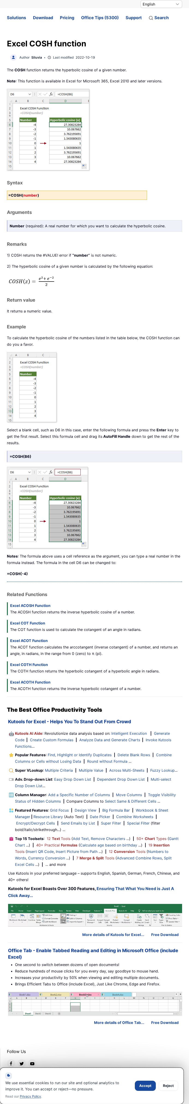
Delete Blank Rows (134, 755)
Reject (168, 1085)
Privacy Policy (30, 1096)
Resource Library (48, 816)
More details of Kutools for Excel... (113, 934)
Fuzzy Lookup (162, 770)
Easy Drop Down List (72, 779)
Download (43, 17)
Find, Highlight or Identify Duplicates (80, 755)
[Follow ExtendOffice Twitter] (22, 1063)
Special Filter (138, 823)
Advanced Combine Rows (139, 858)
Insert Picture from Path (76, 851)
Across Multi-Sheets (126, 770)
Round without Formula (107, 761)
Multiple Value (91, 770)
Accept (145, 1085)
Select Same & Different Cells (130, 801)
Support (134, 17)
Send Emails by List (78, 823)
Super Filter (111, 823)
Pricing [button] (67, 17)
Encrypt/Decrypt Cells (35, 823)
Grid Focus (59, 810)
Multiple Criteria (59, 770)
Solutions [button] (16, 17)
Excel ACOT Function (29, 640)
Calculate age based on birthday (108, 845)
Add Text (81, 838)
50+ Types (151, 838)
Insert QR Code (40, 851)
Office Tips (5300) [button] (100, 17)
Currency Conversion (46, 858)
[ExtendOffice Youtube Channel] (32, 1063)
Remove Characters (108, 838)
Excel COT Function (27, 623)
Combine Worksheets (134, 816)
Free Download (165, 934)
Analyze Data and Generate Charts (109, 740)
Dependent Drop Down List (121, 779)
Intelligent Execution (129, 733)
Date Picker (100, 816)
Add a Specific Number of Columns (79, 794)
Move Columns (129, 794)
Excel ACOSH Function (30, 605)
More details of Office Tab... (119, 1022)
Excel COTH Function (29, 664)
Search (161, 17)
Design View (85, 810)
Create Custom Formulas (51, 740)
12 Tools (58, 838)
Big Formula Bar (116, 810)
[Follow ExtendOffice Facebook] (11, 1063)
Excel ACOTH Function (30, 682)
